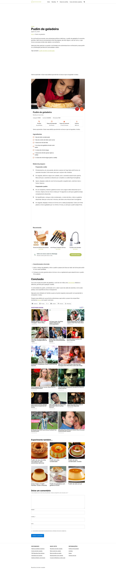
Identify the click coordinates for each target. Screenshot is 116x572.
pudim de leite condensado (47, 50)
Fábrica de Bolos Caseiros (37, 548)
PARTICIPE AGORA (75, 254)
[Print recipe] (82, 109)
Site (32, 523)
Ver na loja (41, 249)
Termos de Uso (72, 555)
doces (39, 300)
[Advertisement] (58, 13)
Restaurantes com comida (56, 555)
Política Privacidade (74, 548)
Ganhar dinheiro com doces (38, 557)
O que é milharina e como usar (57, 557)
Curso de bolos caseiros (76, 2)
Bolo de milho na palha (55, 553)
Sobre (70, 553)
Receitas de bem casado (56, 548)
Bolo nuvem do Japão (55, 551)
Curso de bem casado (36, 551)
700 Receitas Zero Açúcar (37, 553)
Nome (33, 509)
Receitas (54, 2)
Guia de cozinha (64, 2)
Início (48, 2)
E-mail (33, 516)
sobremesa (71, 282)
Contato (71, 551)
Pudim (32, 26)
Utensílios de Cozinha (36, 555)
